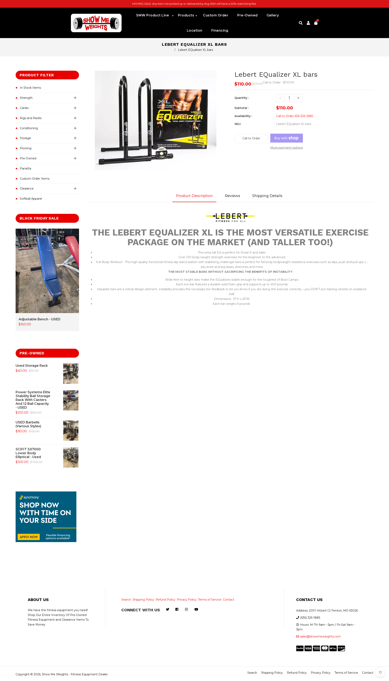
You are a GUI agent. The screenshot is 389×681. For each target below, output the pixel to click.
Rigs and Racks (31, 118)
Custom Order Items (34, 178)
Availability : (243, 116)
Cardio (24, 108)
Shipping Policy (143, 599)
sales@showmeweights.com (320, 636)
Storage (25, 138)
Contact (228, 599)
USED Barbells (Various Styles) (28, 424)
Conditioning (29, 128)
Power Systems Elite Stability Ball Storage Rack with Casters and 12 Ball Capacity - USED (33, 399)
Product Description (194, 196)
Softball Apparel (31, 198)
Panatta (25, 168)
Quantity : (241, 98)
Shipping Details (267, 196)
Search (126, 599)
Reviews (232, 196)
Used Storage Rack (32, 366)
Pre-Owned (28, 158)
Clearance (27, 188)
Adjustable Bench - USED (39, 319)
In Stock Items (30, 88)
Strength (26, 98)
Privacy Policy (187, 599)
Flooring (25, 148)
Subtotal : (241, 108)
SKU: (237, 124)
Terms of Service (209, 599)
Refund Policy (165, 599)
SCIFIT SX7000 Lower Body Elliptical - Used (28, 453)
